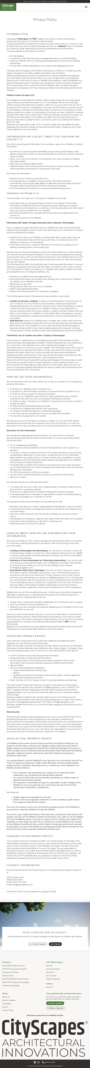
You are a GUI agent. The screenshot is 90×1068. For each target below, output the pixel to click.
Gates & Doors (8, 976)
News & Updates (8, 1000)
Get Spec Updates (55, 1003)
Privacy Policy (7, 1010)
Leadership (6, 1004)
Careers (5, 1007)
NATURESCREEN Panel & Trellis (15, 979)
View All (49, 966)
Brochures (50, 972)
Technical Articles (53, 969)
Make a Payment (53, 979)
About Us (6, 997)
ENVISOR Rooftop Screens (13, 966)
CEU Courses (51, 976)
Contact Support (39, 944)
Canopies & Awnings (10, 972)
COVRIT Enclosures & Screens (14, 969)
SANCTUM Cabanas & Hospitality (15, 982)
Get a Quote (55, 944)
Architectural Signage (10, 986)
